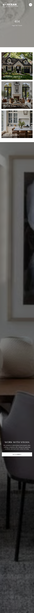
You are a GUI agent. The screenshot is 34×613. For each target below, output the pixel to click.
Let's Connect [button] (17, 454)
